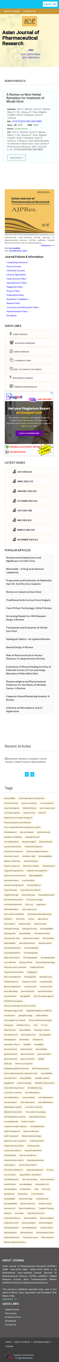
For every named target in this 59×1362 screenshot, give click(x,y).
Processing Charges (22, 378)
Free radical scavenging (35, 1112)
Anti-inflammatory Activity (15, 1117)
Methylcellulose (29, 808)
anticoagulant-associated (14, 1020)
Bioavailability (10, 943)
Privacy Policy (13, 291)
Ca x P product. (10, 1174)
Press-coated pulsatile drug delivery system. (22, 827)
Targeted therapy (11, 895)
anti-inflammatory (11, 841)
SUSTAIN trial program (13, 1001)
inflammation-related (13, 1107)
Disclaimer (12, 315)
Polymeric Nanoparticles (37, 870)
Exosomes (19, 1213)
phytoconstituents (31, 1131)
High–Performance (12, 957)
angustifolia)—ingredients (30, 1174)
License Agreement (16, 274)
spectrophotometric (12, 948)
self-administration (42, 933)
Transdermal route (12, 938)
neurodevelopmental (13, 904)
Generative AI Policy (17, 282)
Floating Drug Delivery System (16, 1068)
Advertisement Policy (17, 311)
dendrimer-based (11, 856)
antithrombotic (42, 1015)
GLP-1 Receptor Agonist (43, 996)
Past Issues (11, 1313)
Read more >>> (47, 245)
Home (8, 1342)
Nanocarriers (9, 1208)
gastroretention (44, 1054)
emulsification (10, 1184)
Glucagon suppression (13, 1010)
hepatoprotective (32, 837)
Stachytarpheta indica (45, 1232)
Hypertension (29, 813)
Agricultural (43, 919)
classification (9, 1015)
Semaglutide (25, 996)
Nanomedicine (49, 866)
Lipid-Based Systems (36, 1213)
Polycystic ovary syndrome (15, 967)
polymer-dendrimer (12, 861)
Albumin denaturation (13, 1112)
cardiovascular (30, 986)
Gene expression (29, 909)
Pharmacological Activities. (38, 851)
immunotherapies (11, 880)
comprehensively (29, 981)
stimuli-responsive (12, 866)
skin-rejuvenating (29, 1179)
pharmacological (27, 832)
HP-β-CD (42, 813)
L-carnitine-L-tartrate (13, 1092)
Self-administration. (27, 943)
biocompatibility (45, 856)
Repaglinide (9, 1083)
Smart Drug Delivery (27, 1208)
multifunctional (45, 1203)
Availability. (38, 1044)
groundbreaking (10, 991)
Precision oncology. (35, 899)
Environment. (9, 924)
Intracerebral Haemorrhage (40, 1020)
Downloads (10, 1320)
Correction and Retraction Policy (23, 307)
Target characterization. (14, 972)
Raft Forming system (40, 1068)
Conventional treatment (30, 890)
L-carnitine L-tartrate (33, 1107)
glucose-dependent (12, 986)
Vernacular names (30, 1237)
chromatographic (31, 948)
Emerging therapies (46, 895)
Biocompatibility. (35, 875)
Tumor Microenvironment (15, 875)
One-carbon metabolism (14, 914)
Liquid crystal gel (24, 1083)
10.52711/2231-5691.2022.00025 (27, 121)
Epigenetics (41, 904)
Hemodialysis (9, 1165)
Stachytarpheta (30, 1218)
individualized (10, 1155)
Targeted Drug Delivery (13, 870)
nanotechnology (25, 1198)
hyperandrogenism (12, 1131)
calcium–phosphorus (12, 1150)
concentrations (28, 1097)
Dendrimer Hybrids (31, 866)
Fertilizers (8, 919)
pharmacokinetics (27, 1203)
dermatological (10, 1189)
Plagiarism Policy (15, 286)
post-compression (47, 808)
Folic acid (29, 904)
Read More (15, 157)
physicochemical (47, 1179)
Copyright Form (22, 360)
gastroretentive (10, 1054)
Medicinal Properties (33, 846)
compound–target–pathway (15, 1126)
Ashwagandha (30, 977)
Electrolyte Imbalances (13, 1170)
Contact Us (29, 11)
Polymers (8, 1213)
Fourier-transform (29, 803)
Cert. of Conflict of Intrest (27, 369)
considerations (46, 1227)
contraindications (45, 991)
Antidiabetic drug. (35, 1088)
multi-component (11, 1136)
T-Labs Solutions (24, 1357)
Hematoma (8, 1025)
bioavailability (9, 798)
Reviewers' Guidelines (17, 299)
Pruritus (50, 1170)
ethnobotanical (10, 832)
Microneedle (48, 938)
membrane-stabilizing (13, 837)
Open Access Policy (16, 278)
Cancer (31, 919)
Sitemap (9, 1346)
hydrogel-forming (11, 928)
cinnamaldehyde (11, 1121)
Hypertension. (10, 1030)
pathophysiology (25, 1015)
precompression (11, 1034)
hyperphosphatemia (33, 1150)
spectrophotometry (12, 953)
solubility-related (42, 1078)
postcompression (28, 1034)
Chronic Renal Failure (28, 1165)
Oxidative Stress (23, 1025)
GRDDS (41, 1059)
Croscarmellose (47, 803)
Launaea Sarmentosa (12, 846)
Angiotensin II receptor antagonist (18, 817)
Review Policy (13, 303)
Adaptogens (32, 972)
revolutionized (46, 981)
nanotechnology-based (13, 885)
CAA (35, 1025)
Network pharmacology (45, 962)
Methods (8, 1063)
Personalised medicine (13, 899)
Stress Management (12, 977)
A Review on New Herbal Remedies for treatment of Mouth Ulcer (25, 98)
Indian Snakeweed (11, 1237)
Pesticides (20, 919)
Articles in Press (13, 1317)
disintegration (10, 933)
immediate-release (42, 1030)
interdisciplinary (34, 885)
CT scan (44, 1025)
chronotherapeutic (12, 813)
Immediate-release (12, 1044)
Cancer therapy (10, 890)
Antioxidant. (23, 1194)
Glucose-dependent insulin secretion (20, 1006)
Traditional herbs (37, 967)
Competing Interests (17, 262)
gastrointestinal (27, 991)
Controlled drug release (14, 1088)
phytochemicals (43, 832)
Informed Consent (16, 270)
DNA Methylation (11, 909)
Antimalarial (38, 1039)
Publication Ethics (15, 295)
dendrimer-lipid (28, 856)
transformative (28, 880)
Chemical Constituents (13, 851)
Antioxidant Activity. (37, 1117)
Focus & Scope (14, 266)
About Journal (12, 11)
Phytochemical (47, 1237)
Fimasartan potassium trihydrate (17, 822)
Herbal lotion (25, 1189)
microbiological (25, 1184)
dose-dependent (27, 1102)
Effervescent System (24, 1063)
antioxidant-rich (42, 1184)
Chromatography (31, 953)
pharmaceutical (45, 943)
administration (25, 924)
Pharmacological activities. (15, 1242)
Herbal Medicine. (11, 981)
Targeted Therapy (46, 1208)
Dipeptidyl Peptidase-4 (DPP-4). (39, 1010)
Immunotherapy (28, 895)
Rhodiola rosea (45, 977)
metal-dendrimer (31, 861)
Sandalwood (9, 1194)
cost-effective (10, 962)
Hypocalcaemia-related (13, 1160)
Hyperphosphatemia (34, 1170)
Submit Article (20, 334)
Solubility (27, 1044)
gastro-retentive (28, 1059)
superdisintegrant (11, 808)
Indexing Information (25, 387)
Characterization (11, 803)
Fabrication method (31, 938)
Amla (36, 1189)
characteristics (10, 1078)
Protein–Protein (28, 1121)
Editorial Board (41, 1342)
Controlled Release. (12, 1218)
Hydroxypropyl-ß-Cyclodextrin (31, 798)
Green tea (46, 1189)
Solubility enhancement (44, 1083)
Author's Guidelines (24, 343)
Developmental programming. (39, 914)
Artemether (24, 1039)
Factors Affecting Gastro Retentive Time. (21, 1073)
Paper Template (21, 352)
